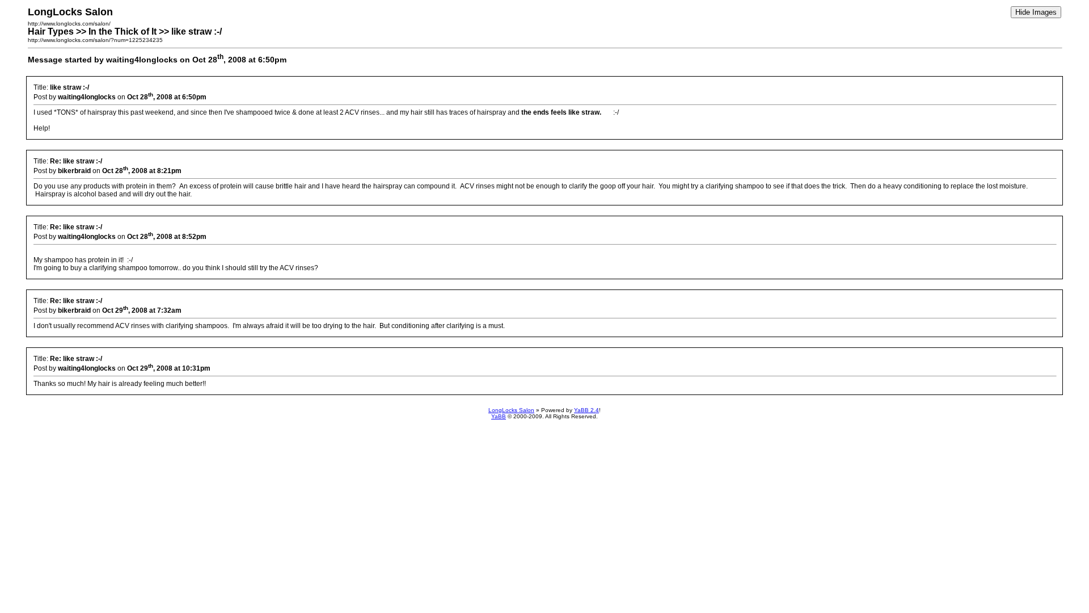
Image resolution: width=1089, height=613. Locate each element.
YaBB (498, 416)
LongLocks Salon (511, 410)
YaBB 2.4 (586, 410)
